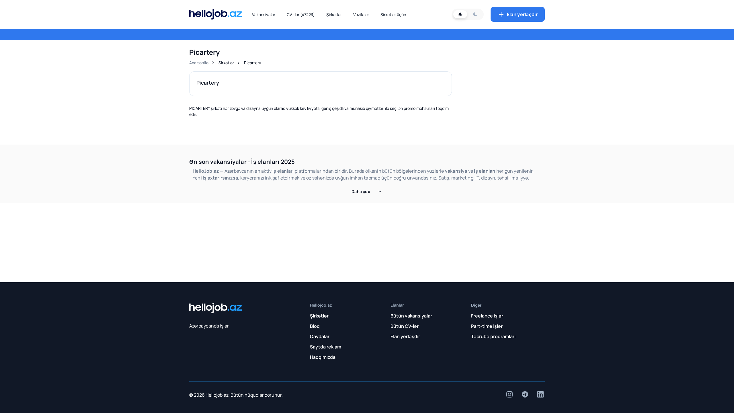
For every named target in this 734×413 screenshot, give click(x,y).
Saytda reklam (325, 347)
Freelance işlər (487, 316)
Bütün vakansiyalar (411, 316)
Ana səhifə (198, 62)
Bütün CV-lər (405, 326)
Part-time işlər (487, 326)
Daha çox (361, 191)
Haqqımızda (322, 357)
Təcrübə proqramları (493, 336)
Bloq (315, 326)
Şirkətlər (334, 14)
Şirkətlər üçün (393, 14)
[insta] (509, 394)
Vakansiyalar (263, 14)
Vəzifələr (361, 14)
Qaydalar (319, 336)
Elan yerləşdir (522, 14)
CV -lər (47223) (301, 14)
